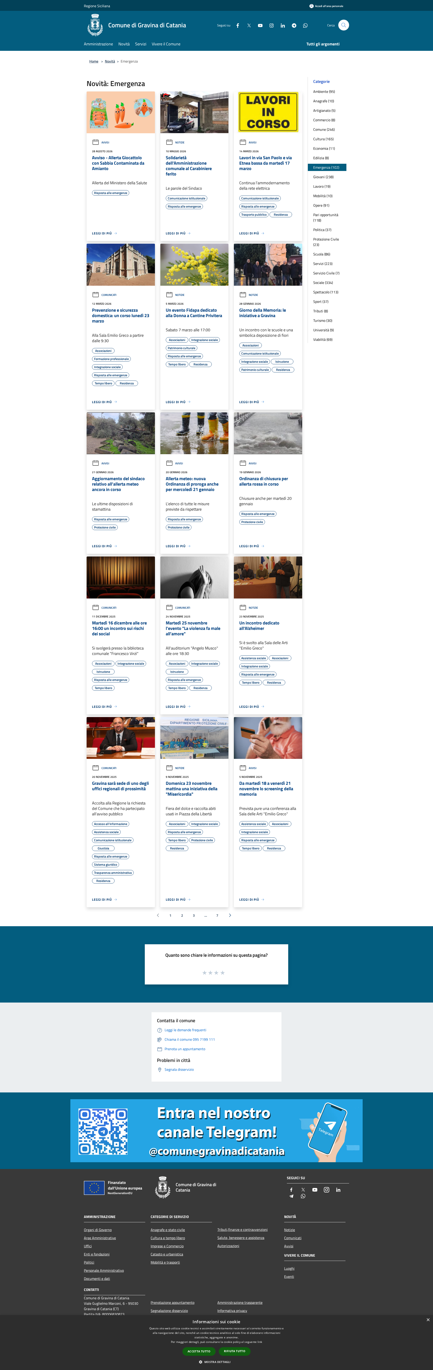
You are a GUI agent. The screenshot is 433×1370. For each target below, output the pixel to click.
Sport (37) (320, 301)
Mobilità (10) (322, 196)
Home (93, 61)
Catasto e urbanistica (167, 1254)
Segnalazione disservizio (169, 1310)
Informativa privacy (232, 1310)
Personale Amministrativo (104, 1270)
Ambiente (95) (324, 91)
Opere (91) (321, 205)
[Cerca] (343, 25)
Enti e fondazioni (97, 1254)
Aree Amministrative (100, 1238)
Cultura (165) (323, 139)
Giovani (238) (323, 177)
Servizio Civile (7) (326, 273)
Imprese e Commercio (167, 1246)
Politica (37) (322, 229)
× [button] (428, 1320)
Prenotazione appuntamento (172, 1302)
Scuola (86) (321, 254)
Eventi (289, 1276)
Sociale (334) (323, 282)
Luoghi (289, 1268)
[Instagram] (269, 25)
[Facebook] (235, 25)
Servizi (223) (322, 263)
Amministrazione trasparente (240, 1302)
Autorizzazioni (228, 1245)
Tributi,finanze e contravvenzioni (242, 1229)
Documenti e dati (97, 1278)
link (260, 1342)
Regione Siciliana (97, 6)
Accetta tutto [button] (199, 1351)
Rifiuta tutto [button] (234, 1351)
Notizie (179, 142)
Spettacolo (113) (325, 292)
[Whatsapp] (303, 25)
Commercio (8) (324, 120)
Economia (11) (324, 148)
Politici (89, 1262)
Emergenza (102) (326, 167)
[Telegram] (292, 25)
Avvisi (105, 142)
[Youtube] (258, 25)
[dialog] (216, 1342)
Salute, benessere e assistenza (240, 1237)
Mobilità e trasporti (165, 1262)
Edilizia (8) (321, 158)
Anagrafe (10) (323, 101)
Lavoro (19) (321, 186)
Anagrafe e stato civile (168, 1229)
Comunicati (108, 295)
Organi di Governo (98, 1229)
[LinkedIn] (281, 25)
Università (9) (323, 330)
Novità (110, 61)
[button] (216, 1362)
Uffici (88, 1246)
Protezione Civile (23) (326, 241)
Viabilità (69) (322, 339)
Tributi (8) (320, 311)
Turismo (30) (322, 320)
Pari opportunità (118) (325, 217)
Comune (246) (324, 129)
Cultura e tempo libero (168, 1238)
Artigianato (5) (324, 110)
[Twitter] (247, 25)
